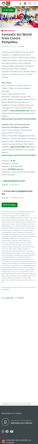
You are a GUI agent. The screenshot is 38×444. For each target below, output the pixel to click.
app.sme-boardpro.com (20, 147)
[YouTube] (11, 431)
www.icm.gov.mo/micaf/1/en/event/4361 (19, 155)
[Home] (2, 404)
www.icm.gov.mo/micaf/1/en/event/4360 (19, 119)
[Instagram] (3, 431)
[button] (20, 4)
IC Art (13, 161)
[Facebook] (7, 431)
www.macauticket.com (20, 110)
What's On (6, 404)
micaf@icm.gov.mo (15, 169)
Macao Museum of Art (14, 181)
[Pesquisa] (30, 3)
